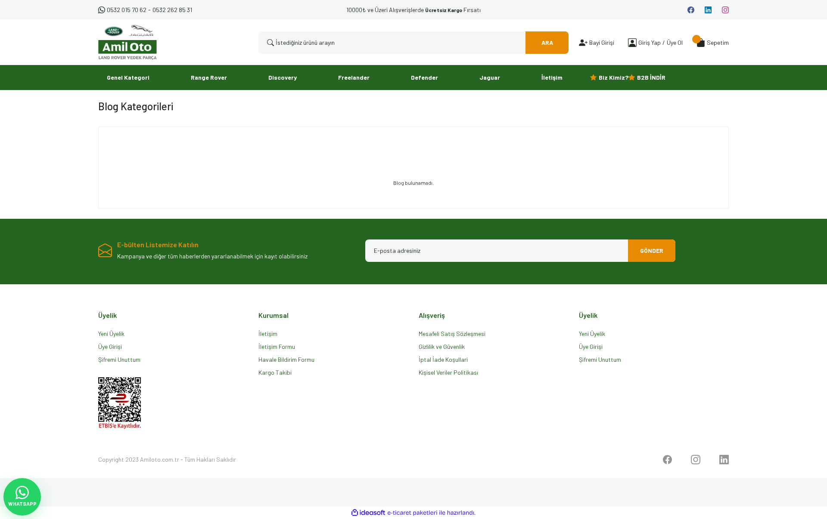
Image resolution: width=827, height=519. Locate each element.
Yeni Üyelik (111, 333)
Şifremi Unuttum (119, 359)
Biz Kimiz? (613, 77)
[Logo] (127, 42)
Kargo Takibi (275, 372)
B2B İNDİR (651, 77)
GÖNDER (651, 250)
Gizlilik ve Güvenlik (442, 346)
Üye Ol (675, 42)
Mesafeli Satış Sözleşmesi (452, 333)
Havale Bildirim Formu (286, 359)
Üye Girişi (110, 346)
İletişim (267, 333)
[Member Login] (632, 42)
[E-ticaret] (412, 513)
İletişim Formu (276, 346)
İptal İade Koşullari (443, 359)
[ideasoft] (368, 513)
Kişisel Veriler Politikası (448, 372)
